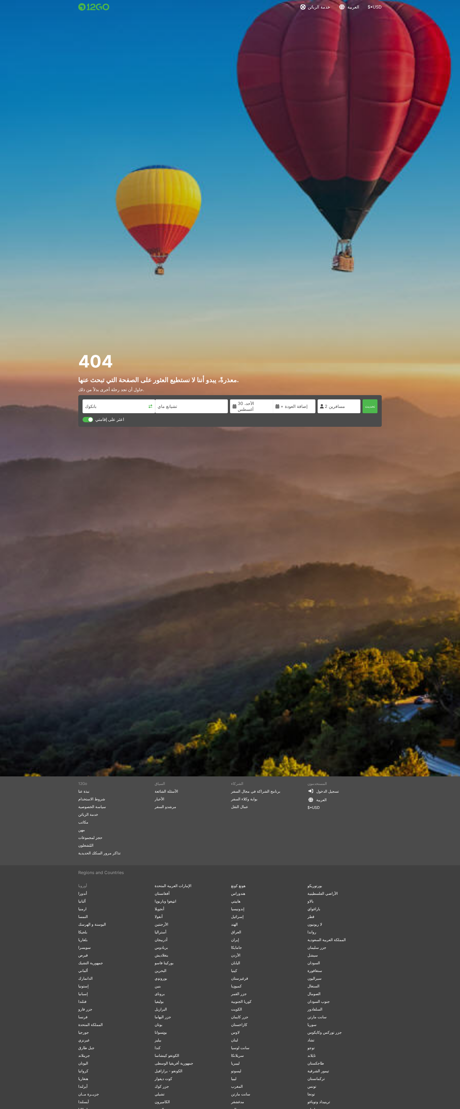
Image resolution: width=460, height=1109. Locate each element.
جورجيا (83, 1032)
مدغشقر (237, 1101)
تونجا (311, 1094)
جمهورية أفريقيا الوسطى (174, 1063)
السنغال (313, 986)
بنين (158, 986)
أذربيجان (161, 939)
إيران (235, 939)
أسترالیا (160, 932)
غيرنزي (83, 1040)
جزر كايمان (239, 1017)
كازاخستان (239, 1024)
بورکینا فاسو (164, 963)
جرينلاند (84, 1055)
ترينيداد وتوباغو (318, 1101)
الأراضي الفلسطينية (322, 893)
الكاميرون (162, 1101)
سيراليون (314, 978)
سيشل (312, 955)
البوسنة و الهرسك (92, 924)
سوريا (312, 1024)
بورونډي (161, 978)
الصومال (314, 993)
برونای (160, 993)
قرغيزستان (239, 978)
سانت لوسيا (240, 1047)
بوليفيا (159, 1001)
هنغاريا (83, 1078)
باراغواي (313, 909)
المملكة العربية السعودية (326, 939)
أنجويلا (159, 909)
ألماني (83, 970)
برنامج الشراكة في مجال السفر (255, 791)
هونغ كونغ (238, 885)
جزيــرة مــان (88, 1094)
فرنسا (83, 1017)
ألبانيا (82, 901)
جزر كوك (162, 1086)
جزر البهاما (163, 1017)
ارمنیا (82, 909)
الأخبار (159, 799)
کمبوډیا (236, 986)
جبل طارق (86, 1047)
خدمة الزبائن (319, 7)
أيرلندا (83, 1086)
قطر (310, 916)
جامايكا (236, 947)
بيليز (158, 1040)
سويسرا (84, 947)
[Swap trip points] (150, 406)
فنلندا (82, 1001)
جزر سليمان (316, 947)
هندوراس (238, 893)
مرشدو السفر (165, 806)
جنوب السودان (318, 1001)
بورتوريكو (314, 885)
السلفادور (314, 1009)
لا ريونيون (314, 924)
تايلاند (311, 1055)
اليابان (235, 963)
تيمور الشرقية (318, 1071)
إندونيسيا (237, 909)
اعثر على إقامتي (109, 419)
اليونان (83, 1063)
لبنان (234, 1040)
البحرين (160, 970)
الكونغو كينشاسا (167, 1055)
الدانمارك (85, 978)
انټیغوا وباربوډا (165, 901)
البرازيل (161, 1009)
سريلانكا (237, 1055)
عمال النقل (239, 806)
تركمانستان (316, 1078)
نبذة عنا (83, 791)
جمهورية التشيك (90, 963)
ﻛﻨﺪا (158, 1047)
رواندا (311, 932)
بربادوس (161, 947)
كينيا (234, 970)
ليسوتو (236, 1071)
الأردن (235, 955)
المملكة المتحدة (90, 1024)
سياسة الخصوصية (92, 806)
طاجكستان (315, 1063)
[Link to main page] (93, 7)
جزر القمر (239, 993)
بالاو (310, 901)
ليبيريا (235, 1063)
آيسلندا (83, 1101)
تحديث (370, 406)
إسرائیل (237, 916)
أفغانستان (162, 893)
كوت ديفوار (163, 1078)
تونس (311, 1086)
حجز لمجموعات (90, 837)
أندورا (82, 893)
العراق (236, 932)
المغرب (237, 1086)
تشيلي (160, 1094)
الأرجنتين (161, 924)
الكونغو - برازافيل (168, 1071)
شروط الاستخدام (91, 799)
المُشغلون (85, 845)
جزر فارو (85, 1009)
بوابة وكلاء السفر (244, 799)
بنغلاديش (161, 955)
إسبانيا (83, 993)
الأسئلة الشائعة (166, 791)
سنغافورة (314, 970)
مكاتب (83, 822)
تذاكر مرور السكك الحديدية (99, 853)
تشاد (310, 1040)
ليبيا (233, 1078)
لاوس (235, 1032)
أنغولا (159, 916)
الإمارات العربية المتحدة (173, 885)
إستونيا (83, 986)
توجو (311, 1047)
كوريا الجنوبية (241, 1001)
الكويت (236, 1009)
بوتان (158, 1024)
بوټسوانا (161, 1032)
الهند (234, 924)
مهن (81, 829)
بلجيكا (82, 932)
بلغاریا (83, 939)
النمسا (83, 916)
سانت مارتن (240, 1094)
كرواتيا (83, 1071)
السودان (313, 963)
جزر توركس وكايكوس (324, 1032)
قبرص (83, 955)
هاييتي (235, 901)
